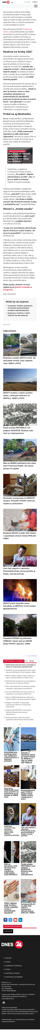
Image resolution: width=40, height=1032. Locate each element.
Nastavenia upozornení (14, 977)
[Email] (15, 920)
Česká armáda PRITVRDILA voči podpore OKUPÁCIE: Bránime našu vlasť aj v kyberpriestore (18, 712)
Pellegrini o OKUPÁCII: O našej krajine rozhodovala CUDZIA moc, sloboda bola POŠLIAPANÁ (18, 705)
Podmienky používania (13, 966)
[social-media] (3, 1003)
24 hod (31, 661)
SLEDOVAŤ (8, 931)
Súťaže (7, 969)
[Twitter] (10, 920)
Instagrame (8, 290)
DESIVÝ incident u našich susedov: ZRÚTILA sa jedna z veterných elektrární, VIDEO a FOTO (20, 677)
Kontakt (8, 958)
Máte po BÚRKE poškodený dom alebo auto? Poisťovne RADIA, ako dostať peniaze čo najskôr (21, 698)
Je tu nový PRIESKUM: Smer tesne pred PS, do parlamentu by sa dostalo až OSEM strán (20, 693)
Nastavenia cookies (12, 973)
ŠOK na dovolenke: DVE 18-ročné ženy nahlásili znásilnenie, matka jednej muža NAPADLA (20, 687)
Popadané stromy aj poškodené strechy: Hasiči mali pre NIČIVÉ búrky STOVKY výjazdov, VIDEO (21, 671)
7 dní (26, 661)
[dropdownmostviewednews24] (20, 724)
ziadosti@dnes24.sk (8, 999)
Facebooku (25, 287)
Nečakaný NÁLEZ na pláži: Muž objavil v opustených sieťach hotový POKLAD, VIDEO (19, 719)
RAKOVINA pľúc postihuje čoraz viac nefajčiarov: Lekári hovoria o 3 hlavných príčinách (21, 682)
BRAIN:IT (12, 1021)
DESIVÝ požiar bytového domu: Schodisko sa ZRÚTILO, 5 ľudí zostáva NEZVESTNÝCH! (21, 666)
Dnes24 (18, 287)
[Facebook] (5, 920)
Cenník (7, 962)
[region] (12, 2)
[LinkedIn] (20, 920)
